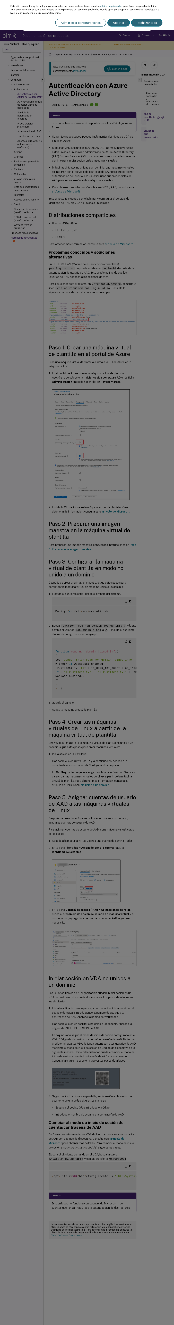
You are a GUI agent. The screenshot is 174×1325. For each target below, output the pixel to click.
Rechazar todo (147, 22)
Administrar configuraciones (81, 22)
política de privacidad (110, 6)
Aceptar (118, 22)
